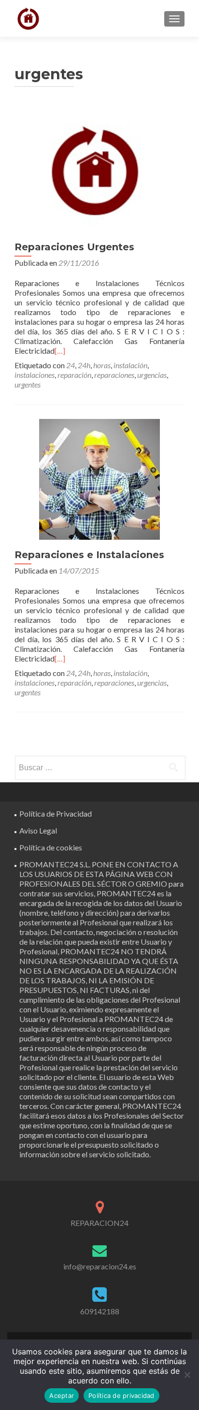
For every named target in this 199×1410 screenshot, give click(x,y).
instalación (130, 365)
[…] (60, 350)
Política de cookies (50, 847)
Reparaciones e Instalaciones (89, 555)
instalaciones (34, 374)
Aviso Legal (38, 830)
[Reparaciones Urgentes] (99, 170)
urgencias (152, 374)
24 (70, 365)
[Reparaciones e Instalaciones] (99, 478)
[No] (187, 1375)
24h (84, 365)
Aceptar (61, 1395)
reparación (74, 374)
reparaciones (114, 374)
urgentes (27, 384)
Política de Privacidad (55, 813)
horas (102, 365)
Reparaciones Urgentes (74, 247)
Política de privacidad (121, 1395)
